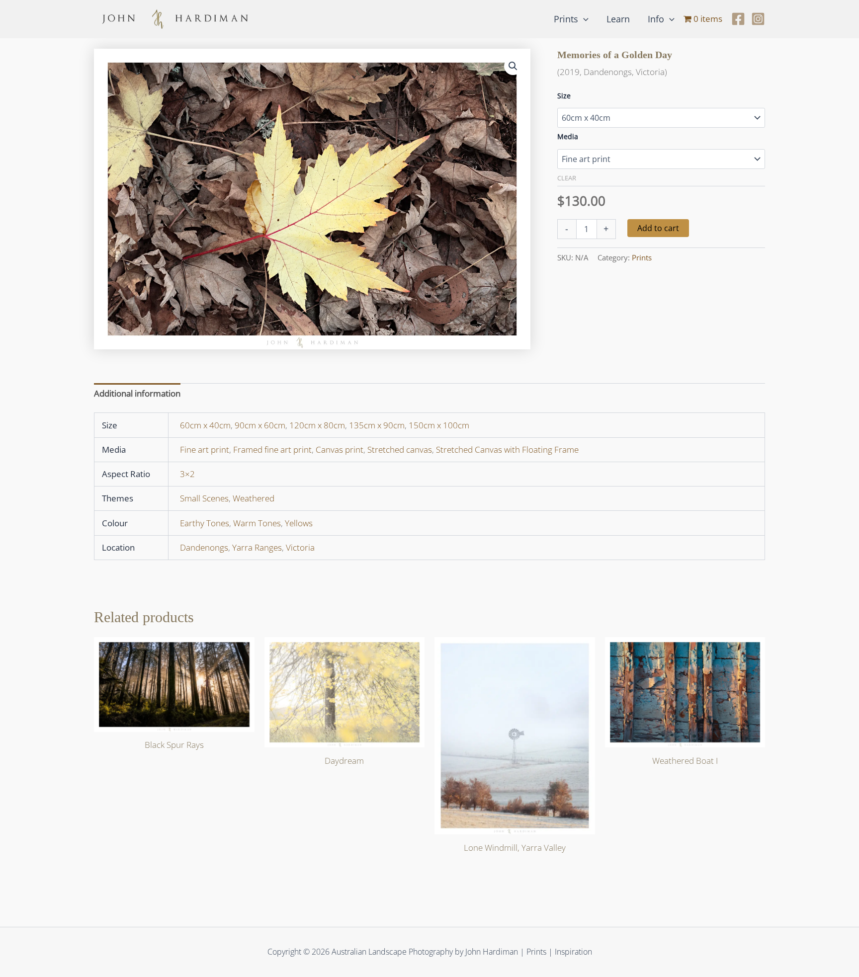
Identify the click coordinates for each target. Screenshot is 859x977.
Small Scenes (204, 498)
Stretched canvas (399, 449)
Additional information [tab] (137, 393)
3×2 (187, 474)
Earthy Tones (204, 523)
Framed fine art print (272, 449)
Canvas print (339, 449)
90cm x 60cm (260, 425)
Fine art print (204, 449)
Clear (566, 177)
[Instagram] (758, 19)
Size (564, 95)
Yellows (299, 523)
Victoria (300, 547)
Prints (642, 257)
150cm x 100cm (439, 425)
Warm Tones (257, 523)
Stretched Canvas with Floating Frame (507, 449)
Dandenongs (204, 547)
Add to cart (658, 228)
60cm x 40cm (205, 425)
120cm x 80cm (317, 425)
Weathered (253, 498)
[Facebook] (738, 19)
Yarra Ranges (257, 547)
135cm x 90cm (377, 425)
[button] (583, 18)
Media (567, 136)
